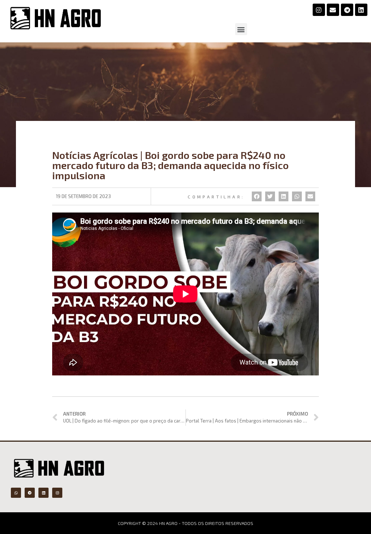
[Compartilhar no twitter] (270, 196)
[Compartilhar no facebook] (257, 196)
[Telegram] (347, 10)
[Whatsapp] (16, 493)
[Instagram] (319, 10)
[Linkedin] (361, 10)
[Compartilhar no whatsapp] (297, 196)
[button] (241, 29)
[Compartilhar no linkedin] (283, 196)
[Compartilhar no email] (310, 196)
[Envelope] (333, 10)
